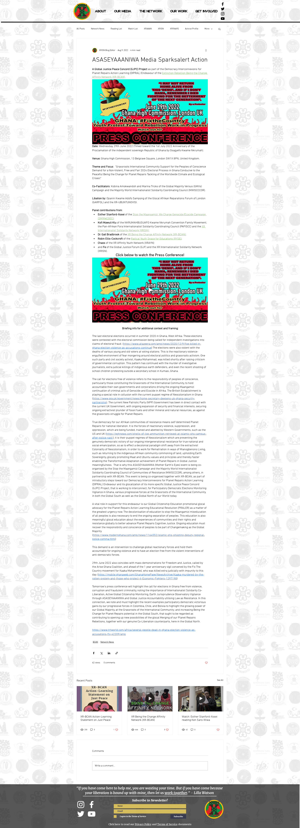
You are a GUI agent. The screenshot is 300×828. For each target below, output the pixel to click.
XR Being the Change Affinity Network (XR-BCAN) (148, 718)
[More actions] (206, 50)
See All (220, 680)
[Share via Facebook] (93, 653)
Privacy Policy (143, 824)
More (207, 29)
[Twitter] (80, 814)
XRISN (161, 29)
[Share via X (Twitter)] (101, 653)
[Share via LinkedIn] (109, 653)
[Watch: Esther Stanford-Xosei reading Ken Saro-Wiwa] (200, 698)
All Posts (81, 29)
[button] (219, 29)
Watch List (133, 29)
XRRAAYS (174, 29)
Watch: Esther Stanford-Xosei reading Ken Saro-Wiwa (199, 718)
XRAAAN (148, 29)
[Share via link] (116, 653)
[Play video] (150, 290)
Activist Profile (191, 29)
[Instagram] (80, 804)
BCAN (95, 642)
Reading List (116, 29)
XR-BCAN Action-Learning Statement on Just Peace (96, 718)
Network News (97, 29)
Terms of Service (167, 824)
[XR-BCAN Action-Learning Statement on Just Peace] (99, 698)
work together (176, 793)
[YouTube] (222, 18)
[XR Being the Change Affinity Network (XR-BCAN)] (150, 698)
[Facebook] (91, 804)
